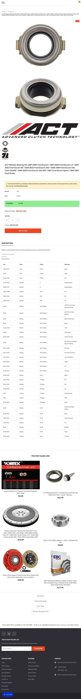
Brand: (7, 191)
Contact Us (5, 679)
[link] (5, 143)
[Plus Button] (18, 220)
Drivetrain (11, 11)
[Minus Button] (7, 220)
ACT (18, 191)
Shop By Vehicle (6, 676)
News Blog (5, 686)
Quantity (7, 216)
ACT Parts (40, 606)
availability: (9, 203)
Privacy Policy (32, 676)
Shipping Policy (32, 669)
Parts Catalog (5, 666)
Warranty (4, 256)
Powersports (5, 689)
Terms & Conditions (33, 666)
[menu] (3, 2)
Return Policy (32, 662)
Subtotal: (7, 225)
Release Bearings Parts (40, 611)
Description (7, 243)
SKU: (6, 196)
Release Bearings (40, 601)
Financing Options (7, 682)
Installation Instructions (8, 254)
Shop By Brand (6, 672)
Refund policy (32, 672)
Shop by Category (7, 669)
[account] (73, 2)
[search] (8, 2)
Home (3, 11)
